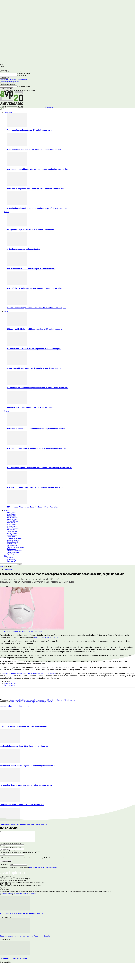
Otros (5, 556)
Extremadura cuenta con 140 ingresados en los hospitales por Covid (27, 766)
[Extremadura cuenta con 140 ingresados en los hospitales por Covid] (10, 762)
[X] (10, 691)
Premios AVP (11, 561)
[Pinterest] (16, 691)
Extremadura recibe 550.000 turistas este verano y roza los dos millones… (36, 429)
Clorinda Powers (12, 519)
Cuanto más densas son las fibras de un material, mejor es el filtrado (28, 673)
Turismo (6, 411)
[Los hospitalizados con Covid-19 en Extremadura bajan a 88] (10, 742)
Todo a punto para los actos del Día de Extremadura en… (29, 130)
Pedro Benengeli (12, 542)
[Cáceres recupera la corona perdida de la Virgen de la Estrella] (15, 932)
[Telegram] (36, 691)
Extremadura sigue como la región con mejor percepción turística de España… (38, 448)
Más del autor (23, 706)
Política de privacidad (15, 893)
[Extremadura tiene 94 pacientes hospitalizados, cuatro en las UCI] (10, 782)
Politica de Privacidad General (9, 81)
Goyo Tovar (11, 530)
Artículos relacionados (9, 706)
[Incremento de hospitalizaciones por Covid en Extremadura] (10, 723)
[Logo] (1, 109)
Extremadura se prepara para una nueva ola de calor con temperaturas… (36, 189)
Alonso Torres (11, 512)
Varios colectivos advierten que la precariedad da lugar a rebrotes (32, 702)
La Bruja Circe (11, 544)
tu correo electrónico (23, 86)
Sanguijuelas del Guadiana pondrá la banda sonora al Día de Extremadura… (37, 208)
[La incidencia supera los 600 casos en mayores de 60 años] (10, 821)
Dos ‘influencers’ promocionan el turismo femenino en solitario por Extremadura (39, 468)
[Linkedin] (23, 691)
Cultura (6, 311)
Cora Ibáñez (11, 523)
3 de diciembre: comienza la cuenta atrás (23, 249)
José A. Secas (12, 535)
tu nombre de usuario (23, 74)
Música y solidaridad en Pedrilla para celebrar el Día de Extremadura (34, 329)
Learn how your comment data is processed (43, 867)
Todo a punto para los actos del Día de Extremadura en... (22, 913)
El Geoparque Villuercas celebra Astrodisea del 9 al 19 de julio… (32, 507)
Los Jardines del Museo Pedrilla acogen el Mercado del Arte (31, 269)
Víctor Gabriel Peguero (14, 550)
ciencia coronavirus (10, 683)
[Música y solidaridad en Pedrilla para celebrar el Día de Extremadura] (17, 325)
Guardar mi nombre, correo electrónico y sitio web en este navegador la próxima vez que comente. (33, 858)
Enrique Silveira (12, 526)
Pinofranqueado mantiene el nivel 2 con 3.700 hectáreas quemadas (34, 150)
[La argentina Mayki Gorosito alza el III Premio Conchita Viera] (17, 226)
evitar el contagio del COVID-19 (46, 637)
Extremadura (8, 112)
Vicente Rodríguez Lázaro (15, 547)
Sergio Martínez (12, 545)
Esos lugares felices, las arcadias (13, 958)
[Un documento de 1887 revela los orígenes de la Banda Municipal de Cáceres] (17, 345)
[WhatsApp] (29, 691)
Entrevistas (11, 559)
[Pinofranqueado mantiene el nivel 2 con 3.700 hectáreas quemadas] (17, 146)
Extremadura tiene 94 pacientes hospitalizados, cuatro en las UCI (26, 785)
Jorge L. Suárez (12, 533)
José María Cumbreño (14, 538)
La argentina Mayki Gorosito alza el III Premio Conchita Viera (31, 230)
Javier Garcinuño (12, 531)
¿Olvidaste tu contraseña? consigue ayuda (13, 79)
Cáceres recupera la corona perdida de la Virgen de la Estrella (25, 936)
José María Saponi (13, 540)
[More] (43, 691)
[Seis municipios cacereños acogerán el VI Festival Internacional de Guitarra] (17, 384)
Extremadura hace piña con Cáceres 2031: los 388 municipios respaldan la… (37, 169)
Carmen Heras (11, 516)
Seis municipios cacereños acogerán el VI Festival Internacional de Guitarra (37, 388)
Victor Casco (11, 549)
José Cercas (11, 537)
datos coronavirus (9, 685)
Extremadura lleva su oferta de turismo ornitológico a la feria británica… (36, 487)
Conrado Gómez (12, 521)
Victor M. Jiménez (13, 552)
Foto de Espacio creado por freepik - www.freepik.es (21, 631)
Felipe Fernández (13, 528)
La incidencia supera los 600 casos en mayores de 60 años (23, 824)
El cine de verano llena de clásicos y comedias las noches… (31, 407)
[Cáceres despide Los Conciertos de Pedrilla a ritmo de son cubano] (17, 365)
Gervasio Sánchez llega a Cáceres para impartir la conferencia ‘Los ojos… (36, 308)
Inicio (1, 566)
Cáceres (6, 212)
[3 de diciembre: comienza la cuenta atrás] (17, 245)
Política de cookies (29, 893)
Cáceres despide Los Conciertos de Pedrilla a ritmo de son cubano (34, 368)
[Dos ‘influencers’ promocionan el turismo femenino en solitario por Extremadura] (17, 464)
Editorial (10, 557)
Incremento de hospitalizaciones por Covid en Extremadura (23, 727)
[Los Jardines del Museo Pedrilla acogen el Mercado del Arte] (17, 265)
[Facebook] (3, 691)
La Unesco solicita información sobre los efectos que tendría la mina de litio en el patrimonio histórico (43, 700)
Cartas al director (12, 517)
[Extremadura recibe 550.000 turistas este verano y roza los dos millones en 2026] (17, 425)
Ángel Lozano (11, 514)
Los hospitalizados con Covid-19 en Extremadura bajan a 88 (24, 746)
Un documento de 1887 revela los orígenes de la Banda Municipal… (34, 349)
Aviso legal (3, 893)
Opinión (6, 510)
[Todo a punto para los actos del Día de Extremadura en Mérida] (17, 126)
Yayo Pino (10, 554)
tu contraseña (21, 75)
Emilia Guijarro (11, 524)
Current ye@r (4, 864)
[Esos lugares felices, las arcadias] (15, 955)
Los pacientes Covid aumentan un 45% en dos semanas (22, 805)
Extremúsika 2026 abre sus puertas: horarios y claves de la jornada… (34, 288)
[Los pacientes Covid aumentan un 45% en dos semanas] (10, 801)
